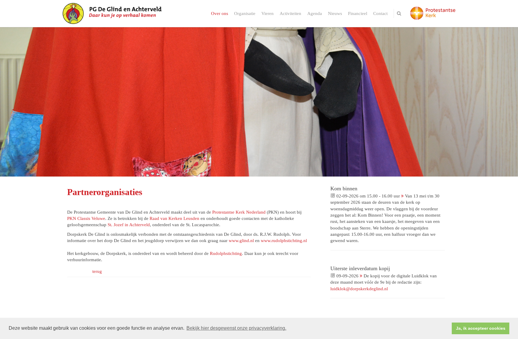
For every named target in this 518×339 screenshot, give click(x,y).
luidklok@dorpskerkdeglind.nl (359, 288)
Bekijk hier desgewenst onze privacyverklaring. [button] (236, 328)
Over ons (219, 13)
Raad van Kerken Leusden (174, 218)
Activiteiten (290, 13)
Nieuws (335, 13)
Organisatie (244, 13)
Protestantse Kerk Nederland (239, 212)
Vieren (267, 13)
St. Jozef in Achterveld (129, 224)
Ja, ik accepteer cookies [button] (480, 328)
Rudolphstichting (226, 253)
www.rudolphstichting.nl (284, 240)
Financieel (357, 13)
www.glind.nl (241, 240)
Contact (380, 13)
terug (97, 271)
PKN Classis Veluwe (86, 218)
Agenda (314, 13)
